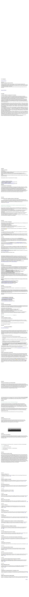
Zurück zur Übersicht (3, 90)
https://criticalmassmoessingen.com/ (5, 261)
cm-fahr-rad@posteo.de (14, 261)
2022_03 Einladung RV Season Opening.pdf (7, 281)
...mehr (8, 202)
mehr (13, 491)
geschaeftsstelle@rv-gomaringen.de (21, 347)
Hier (23, 512)
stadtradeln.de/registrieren (19, 242)
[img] (14, 4)
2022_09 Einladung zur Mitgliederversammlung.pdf (8, 183)
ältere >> (27, 579)
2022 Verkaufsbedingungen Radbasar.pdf (7, 298)
